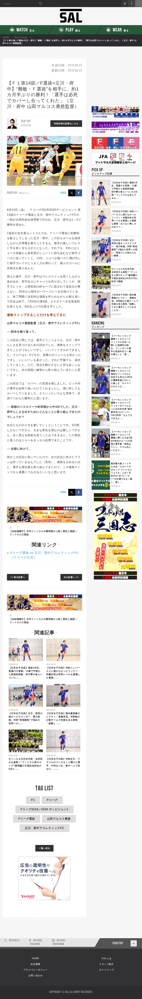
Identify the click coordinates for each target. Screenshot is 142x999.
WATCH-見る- (21, 37)
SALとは (107, 958)
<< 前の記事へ (17, 577)
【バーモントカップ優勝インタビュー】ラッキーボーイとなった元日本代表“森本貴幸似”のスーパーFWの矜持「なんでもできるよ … (121, 409)
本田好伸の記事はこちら (66, 123)
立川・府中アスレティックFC (44, 828)
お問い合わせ (35, 975)
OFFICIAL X (14, 940)
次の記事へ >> (71, 577)
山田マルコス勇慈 (59, 818)
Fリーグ (52, 800)
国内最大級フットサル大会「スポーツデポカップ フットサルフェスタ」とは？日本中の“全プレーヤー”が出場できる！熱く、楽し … (121, 472)
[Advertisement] (116, 82)
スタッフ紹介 (106, 964)
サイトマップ (106, 970)
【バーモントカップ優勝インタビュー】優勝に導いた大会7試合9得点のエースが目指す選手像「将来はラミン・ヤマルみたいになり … (121, 440)
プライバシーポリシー (35, 970)
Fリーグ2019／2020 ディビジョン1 (44, 809)
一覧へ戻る (44, 848)
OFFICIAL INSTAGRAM (59, 942)
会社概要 (35, 964)
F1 (33, 800)
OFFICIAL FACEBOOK (36, 942)
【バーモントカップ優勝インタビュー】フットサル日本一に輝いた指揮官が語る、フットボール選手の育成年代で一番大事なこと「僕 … (121, 345)
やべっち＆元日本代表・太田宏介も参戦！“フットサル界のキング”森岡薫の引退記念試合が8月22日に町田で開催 (125, 275)
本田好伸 (26, 125)
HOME (6, 37)
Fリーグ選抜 (26, 818)
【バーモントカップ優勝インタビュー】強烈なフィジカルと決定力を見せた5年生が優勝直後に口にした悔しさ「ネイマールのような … (121, 377)
